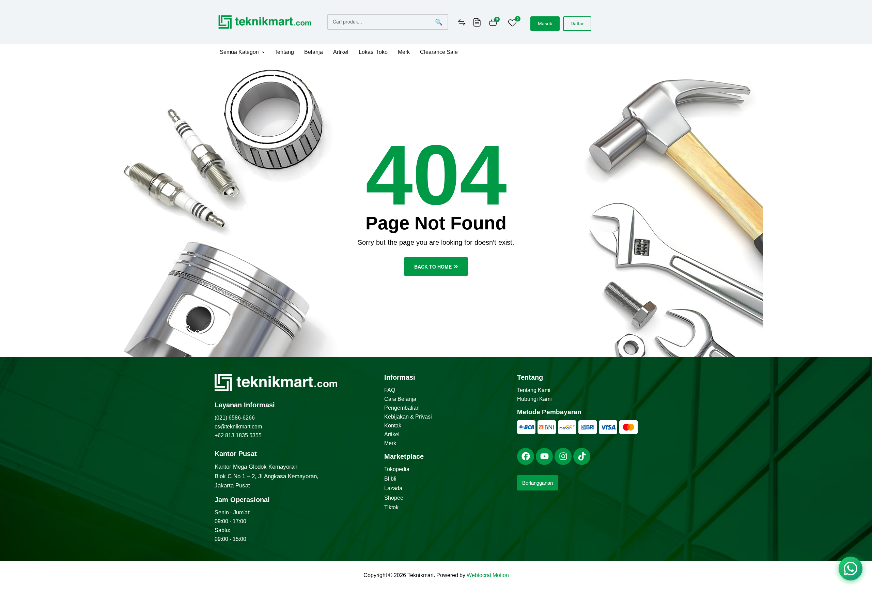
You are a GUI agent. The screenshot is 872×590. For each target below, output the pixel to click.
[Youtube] (544, 456)
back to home (433, 266)
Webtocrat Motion (488, 575)
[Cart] (493, 23)
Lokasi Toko (373, 52)
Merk (404, 52)
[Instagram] (563, 456)
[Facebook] (525, 456)
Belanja (313, 52)
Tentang (284, 52)
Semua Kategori (239, 52)
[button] (242, 52)
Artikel (340, 52)
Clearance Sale (439, 52)
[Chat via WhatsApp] (850, 568)
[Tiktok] (581, 456)
